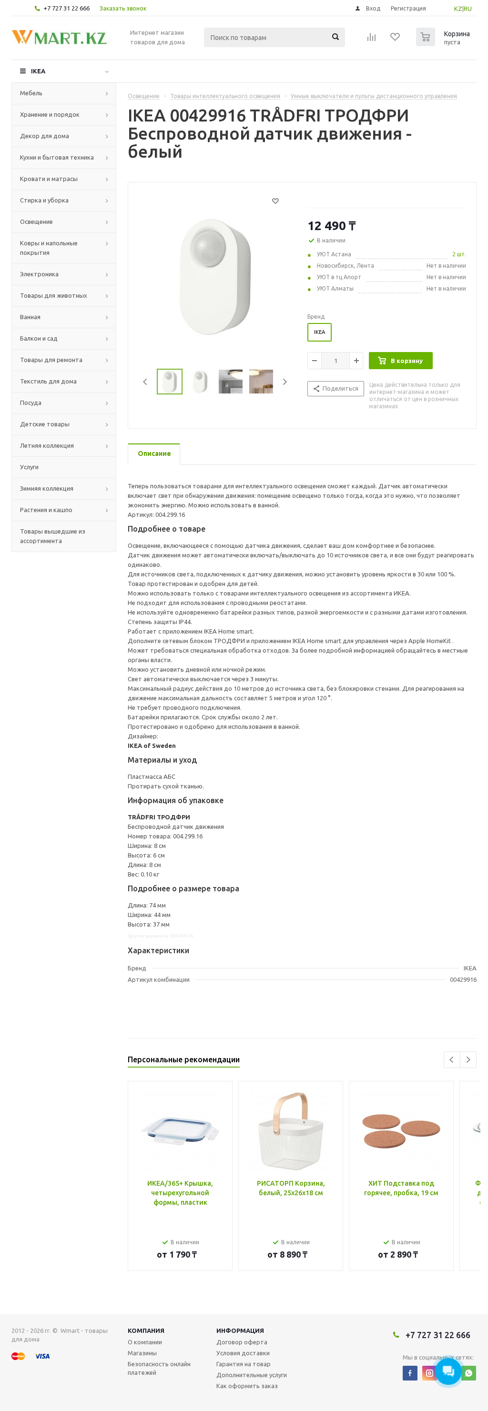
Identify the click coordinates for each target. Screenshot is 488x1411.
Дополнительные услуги (251, 1374)
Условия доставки (243, 1353)
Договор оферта (241, 1342)
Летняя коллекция (47, 445)
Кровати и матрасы (49, 178)
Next (285, 382)
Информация (240, 1330)
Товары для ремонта (51, 359)
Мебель (31, 93)
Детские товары (45, 424)
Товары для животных (53, 295)
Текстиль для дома (48, 381)
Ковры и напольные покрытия (49, 248)
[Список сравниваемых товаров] (372, 40)
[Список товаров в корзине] (444, 43)
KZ (458, 8)
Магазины (142, 1353)
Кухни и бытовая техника (57, 157)
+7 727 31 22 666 (66, 8)
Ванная (30, 316)
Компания (146, 1330)
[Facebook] (410, 1373)
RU (468, 8)
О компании (145, 1342)
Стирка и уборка (44, 200)
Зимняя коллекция (46, 488)
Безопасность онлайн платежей (159, 1368)
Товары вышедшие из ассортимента (52, 536)
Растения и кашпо (46, 509)
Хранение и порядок (50, 114)
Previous (145, 382)
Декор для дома (44, 135)
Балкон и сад (39, 338)
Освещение (36, 221)
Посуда (30, 402)
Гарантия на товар (243, 1364)
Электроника (39, 274)
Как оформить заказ (247, 1385)
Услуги (29, 467)
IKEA (38, 71)
